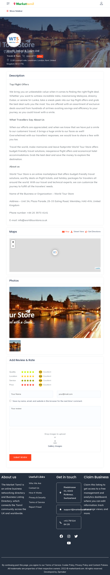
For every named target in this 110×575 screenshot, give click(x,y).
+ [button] (13, 242)
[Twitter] (76, 536)
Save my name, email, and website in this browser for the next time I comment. (47, 401)
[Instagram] (68, 536)
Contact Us (34, 488)
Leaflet (98, 268)
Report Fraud (35, 507)
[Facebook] (61, 536)
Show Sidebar (16, 11)
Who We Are (35, 483)
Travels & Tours (14, 56)
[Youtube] (68, 543)
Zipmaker (62, 572)
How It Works (35, 492)
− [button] (13, 246)
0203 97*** (34, 56)
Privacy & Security (37, 497)
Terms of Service (37, 502)
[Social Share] (100, 61)
